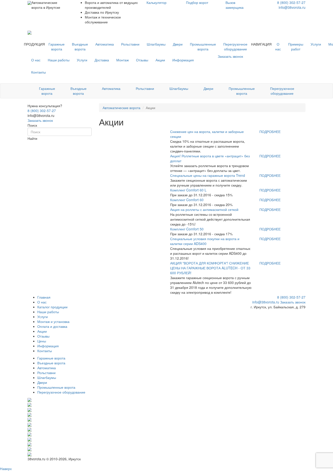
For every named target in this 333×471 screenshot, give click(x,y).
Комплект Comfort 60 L (188, 190)
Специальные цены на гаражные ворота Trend (207, 175)
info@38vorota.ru (292, 7)
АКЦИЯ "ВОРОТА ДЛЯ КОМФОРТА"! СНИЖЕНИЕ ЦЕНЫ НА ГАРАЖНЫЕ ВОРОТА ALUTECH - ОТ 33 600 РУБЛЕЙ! (210, 268)
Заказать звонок (40, 120)
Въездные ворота (80, 46)
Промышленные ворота (203, 46)
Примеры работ (295, 46)
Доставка (102, 59)
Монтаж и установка (53, 321)
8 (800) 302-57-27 (291, 2)
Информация (183, 59)
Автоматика (104, 44)
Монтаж (122, 59)
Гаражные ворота (57, 46)
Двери (178, 44)
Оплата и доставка (52, 326)
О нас (278, 46)
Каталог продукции (52, 306)
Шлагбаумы (156, 44)
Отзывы (142, 59)
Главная (43, 297)
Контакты (38, 72)
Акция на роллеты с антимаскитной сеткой (204, 209)
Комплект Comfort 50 (187, 228)
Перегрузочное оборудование (235, 46)
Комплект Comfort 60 (187, 199)
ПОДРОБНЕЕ (270, 131)
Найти (32, 138)
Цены (41, 341)
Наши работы (58, 59)
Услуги (316, 44)
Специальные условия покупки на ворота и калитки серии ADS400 (204, 241)
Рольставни (130, 44)
